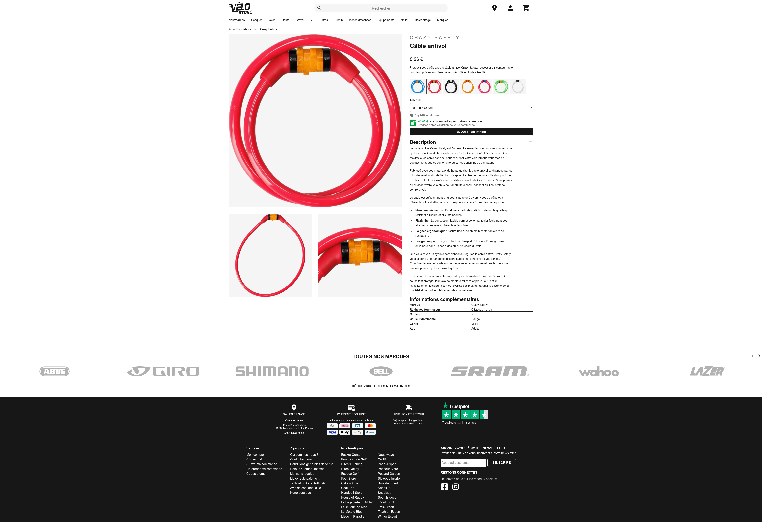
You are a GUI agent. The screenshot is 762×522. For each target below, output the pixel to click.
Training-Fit (386, 502)
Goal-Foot (348, 487)
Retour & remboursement (307, 468)
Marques (442, 20)
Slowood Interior (389, 478)
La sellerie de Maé (354, 507)
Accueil (233, 29)
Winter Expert (387, 516)
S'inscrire (501, 462)
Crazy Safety (435, 37)
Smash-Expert (388, 483)
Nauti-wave (386, 454)
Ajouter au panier (471, 132)
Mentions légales (302, 473)
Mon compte (255, 454)
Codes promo (256, 473)
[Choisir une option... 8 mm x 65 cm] (471, 107)
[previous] (752, 356)
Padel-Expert (387, 464)
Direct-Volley (350, 468)
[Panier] (526, 8)
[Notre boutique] (494, 8)
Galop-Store (349, 483)
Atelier (404, 20)
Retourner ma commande (264, 468)
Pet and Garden (389, 473)
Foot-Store (348, 478)
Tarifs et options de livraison (309, 483)
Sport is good (387, 497)
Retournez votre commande (408, 423)
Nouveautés (237, 20)
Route (285, 20)
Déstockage (423, 20)
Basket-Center (351, 454)
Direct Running (351, 464)
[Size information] (419, 100)
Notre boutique (300, 492)
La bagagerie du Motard (358, 502)
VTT (313, 20)
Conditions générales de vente (311, 464)
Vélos (272, 20)
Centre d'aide (255, 459)
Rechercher (381, 8)
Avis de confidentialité (305, 487)
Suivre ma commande (261, 464)
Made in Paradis (352, 516)
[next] (759, 356)
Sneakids (384, 492)
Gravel (300, 20)
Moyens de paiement (304, 478)
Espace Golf (349, 473)
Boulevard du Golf (354, 459)
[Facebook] (444, 487)
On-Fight (384, 459)
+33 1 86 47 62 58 (294, 433)
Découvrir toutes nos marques (381, 386)
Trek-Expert (386, 507)
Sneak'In (384, 487)
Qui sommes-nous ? (304, 454)
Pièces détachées (360, 20)
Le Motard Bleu (352, 511)
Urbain (338, 20)
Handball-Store (352, 492)
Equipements (386, 20)
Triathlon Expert (389, 511)
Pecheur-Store (388, 468)
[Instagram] (456, 487)
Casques (256, 20)
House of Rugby (352, 497)
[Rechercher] (319, 8)
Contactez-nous (294, 420)
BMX (325, 20)
